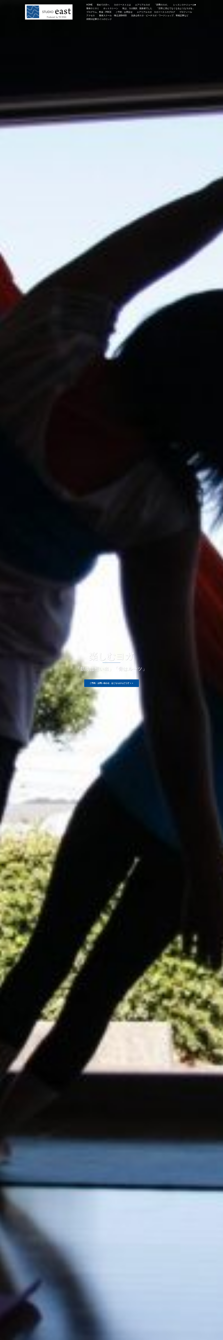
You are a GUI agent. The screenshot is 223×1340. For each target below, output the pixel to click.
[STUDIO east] (49, 11)
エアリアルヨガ (142, 4)
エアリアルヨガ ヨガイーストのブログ (156, 12)
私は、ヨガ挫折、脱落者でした (137, 8)
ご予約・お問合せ (124, 12)
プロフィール (185, 12)
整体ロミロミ (92, 8)
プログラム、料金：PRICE (98, 12)
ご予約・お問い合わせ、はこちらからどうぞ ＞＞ (111, 683)
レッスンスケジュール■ (184, 4)
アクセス (90, 15)
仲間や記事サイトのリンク (99, 19)
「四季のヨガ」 (161, 4)
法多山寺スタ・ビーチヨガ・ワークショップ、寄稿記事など (159, 15)
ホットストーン (110, 8)
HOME (89, 4)
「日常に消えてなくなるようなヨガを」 (175, 8)
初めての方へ (103, 4)
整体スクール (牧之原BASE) (113, 15)
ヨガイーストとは (122, 4)
